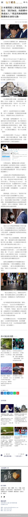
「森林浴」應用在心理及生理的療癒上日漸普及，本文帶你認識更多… (6, 353)
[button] (2, 2)
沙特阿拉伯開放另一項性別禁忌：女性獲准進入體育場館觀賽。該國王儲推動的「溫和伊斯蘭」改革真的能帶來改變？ (18, 355)
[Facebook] (24, 2)
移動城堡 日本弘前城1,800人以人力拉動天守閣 (20, 414)
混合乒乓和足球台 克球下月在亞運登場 (20, 437)
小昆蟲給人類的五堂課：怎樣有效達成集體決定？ (7, 437)
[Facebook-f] (1, 497)
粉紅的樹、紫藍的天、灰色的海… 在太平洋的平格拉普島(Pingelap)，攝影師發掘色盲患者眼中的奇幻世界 (6, 380)
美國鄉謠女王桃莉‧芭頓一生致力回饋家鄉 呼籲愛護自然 (7, 415)
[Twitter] (4, 497)
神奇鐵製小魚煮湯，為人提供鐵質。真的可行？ (18, 377)
